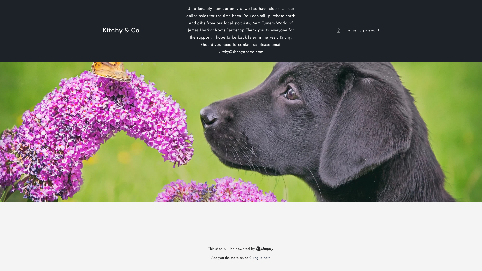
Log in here (262, 257)
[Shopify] (265, 248)
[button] (357, 30)
